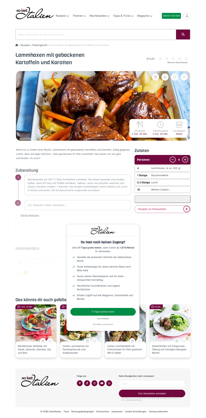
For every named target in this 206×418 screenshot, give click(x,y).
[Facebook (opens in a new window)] (87, 383)
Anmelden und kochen (103, 324)
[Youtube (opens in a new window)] (102, 383)
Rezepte (61, 15)
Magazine (143, 15)
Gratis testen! (171, 15)
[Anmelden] (187, 15)
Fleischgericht (39, 45)
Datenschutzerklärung (134, 400)
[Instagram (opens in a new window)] (95, 383)
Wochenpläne (98, 15)
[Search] (183, 34)
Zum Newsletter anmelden (152, 393)
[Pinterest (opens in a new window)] (80, 383)
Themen (78, 15)
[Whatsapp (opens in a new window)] (109, 383)
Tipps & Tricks (122, 15)
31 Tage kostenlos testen (103, 311)
